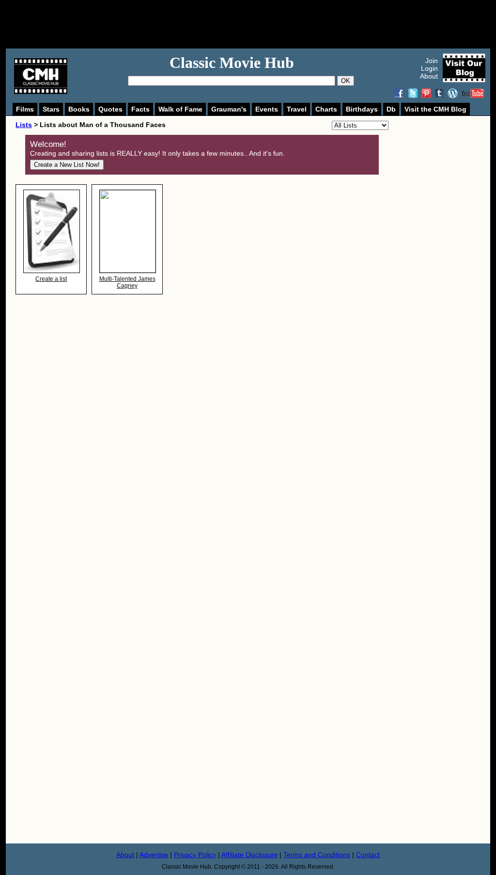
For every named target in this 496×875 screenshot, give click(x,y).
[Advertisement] (258, 24)
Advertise (154, 855)
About (429, 76)
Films (25, 109)
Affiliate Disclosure (249, 855)
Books (79, 109)
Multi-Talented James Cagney (127, 282)
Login (429, 68)
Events (266, 109)
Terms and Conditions (316, 855)
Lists (24, 125)
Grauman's (229, 109)
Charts (326, 109)
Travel (297, 109)
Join (431, 61)
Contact (368, 855)
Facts (140, 109)
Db (391, 109)
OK (345, 80)
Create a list (51, 278)
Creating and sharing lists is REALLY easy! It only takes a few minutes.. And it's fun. (157, 153)
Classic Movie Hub (232, 62)
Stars (51, 109)
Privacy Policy (195, 855)
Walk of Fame (180, 109)
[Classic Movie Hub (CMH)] (40, 92)
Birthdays (362, 109)
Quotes (110, 109)
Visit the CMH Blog (435, 109)
